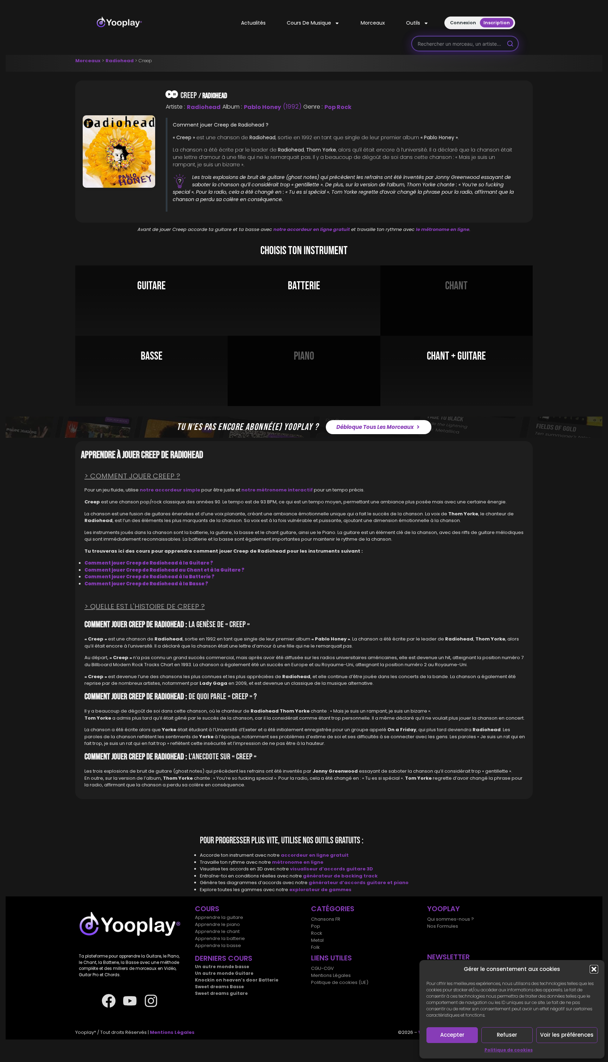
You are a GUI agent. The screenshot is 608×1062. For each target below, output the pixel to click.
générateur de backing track (340, 876)
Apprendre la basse (218, 945)
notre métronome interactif (277, 490)
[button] (593, 969)
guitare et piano (387, 882)
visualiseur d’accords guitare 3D (331, 868)
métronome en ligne (297, 862)
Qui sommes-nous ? (450, 919)
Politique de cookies (508, 1050)
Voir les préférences (567, 1034)
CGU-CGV (322, 968)
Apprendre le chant (217, 931)
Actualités (253, 22)
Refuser (507, 1034)
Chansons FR (325, 919)
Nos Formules (442, 926)
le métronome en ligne (442, 229)
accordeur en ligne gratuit (315, 855)
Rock (316, 933)
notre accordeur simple (170, 490)
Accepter (452, 1034)
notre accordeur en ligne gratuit (311, 229)
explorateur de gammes (320, 889)
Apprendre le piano (217, 924)
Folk (315, 947)
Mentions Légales (331, 975)
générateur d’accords (338, 882)
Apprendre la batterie (220, 938)
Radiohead (120, 60)
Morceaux (373, 22)
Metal (317, 940)
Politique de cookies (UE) (339, 982)
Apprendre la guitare (219, 917)
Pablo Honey (262, 107)
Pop (315, 926)
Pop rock (338, 107)
